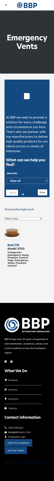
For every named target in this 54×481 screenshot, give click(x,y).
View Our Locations (18, 442)
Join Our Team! (16, 450)
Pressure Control (18, 257)
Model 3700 (13, 245)
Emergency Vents (18, 255)
